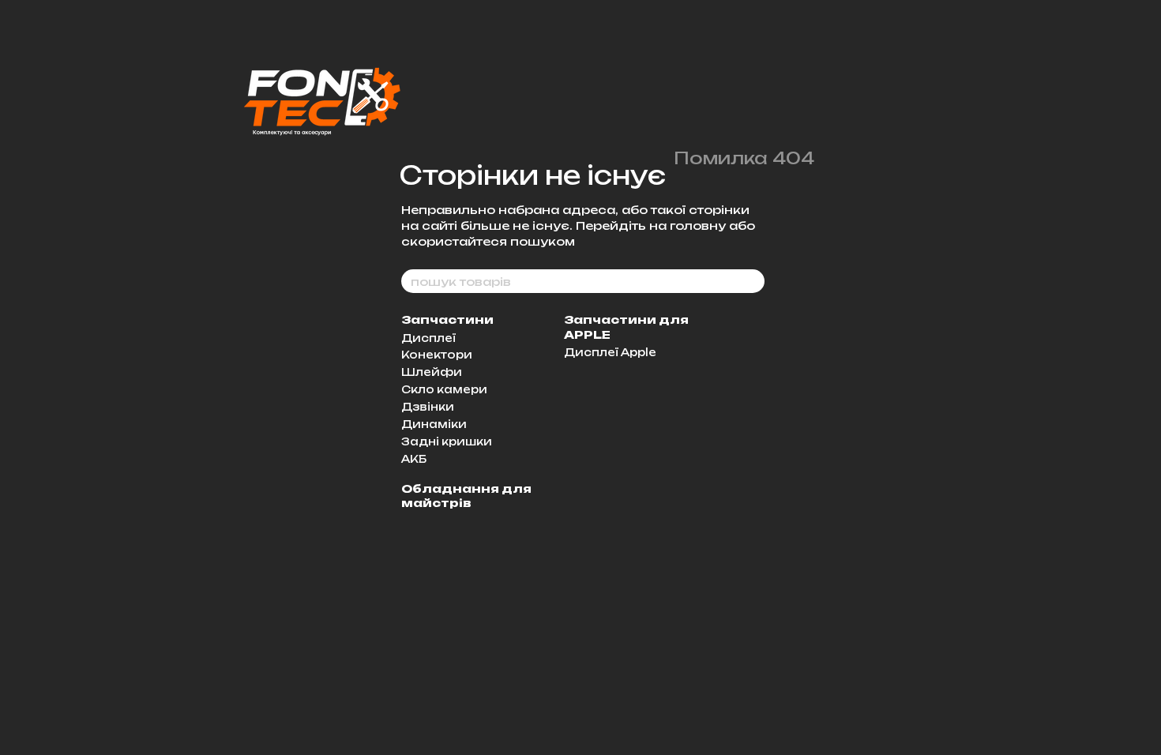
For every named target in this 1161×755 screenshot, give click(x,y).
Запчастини (447, 319)
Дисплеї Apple (610, 352)
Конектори (436, 354)
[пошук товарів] (752, 281)
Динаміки (434, 424)
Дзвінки (427, 406)
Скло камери (444, 389)
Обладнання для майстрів (466, 495)
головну (698, 225)
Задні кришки (446, 441)
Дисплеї (428, 338)
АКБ (413, 459)
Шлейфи (431, 372)
